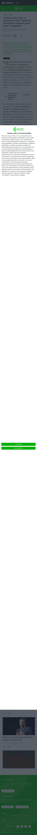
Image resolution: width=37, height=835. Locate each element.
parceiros (17, 135)
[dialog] (18, 417)
